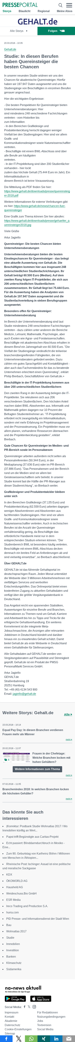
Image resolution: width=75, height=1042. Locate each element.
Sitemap (10, 1033)
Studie (10, 937)
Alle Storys (17, 30)
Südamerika (13, 969)
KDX (9, 874)
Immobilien (13, 943)
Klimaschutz (13, 962)
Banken (11, 956)
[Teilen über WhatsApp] (31, 1038)
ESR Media (13, 899)
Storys (7, 11)
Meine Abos (64, 11)
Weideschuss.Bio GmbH (21, 893)
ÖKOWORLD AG (16, 880)
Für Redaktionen (47, 1012)
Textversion (44, 1025)
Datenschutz (12, 1025)
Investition (12, 950)
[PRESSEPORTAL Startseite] (20, 5)
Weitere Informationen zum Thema (37, 769)
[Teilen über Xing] (44, 1038)
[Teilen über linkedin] (56, 1038)
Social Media (45, 1029)
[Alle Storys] (37, 23)
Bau (8, 925)
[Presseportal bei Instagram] (33, 1006)
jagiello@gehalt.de (24, 693)
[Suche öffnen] (60, 5)
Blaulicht (24, 11)
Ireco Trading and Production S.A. (27, 906)
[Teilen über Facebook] (6, 1038)
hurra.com (12, 912)
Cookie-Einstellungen (18, 1029)
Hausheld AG (14, 887)
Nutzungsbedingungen (51, 1016)
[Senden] (68, 1038)
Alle (67, 714)
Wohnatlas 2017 (16, 931)
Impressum (11, 1012)
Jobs (40, 1020)
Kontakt (9, 1016)
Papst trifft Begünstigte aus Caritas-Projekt (32, 836)
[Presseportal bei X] (28, 1007)
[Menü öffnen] (69, 5)
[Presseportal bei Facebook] (23, 1007)
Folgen (52, 30)
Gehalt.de (10, 49)
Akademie (11, 1020)
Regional (44, 11)
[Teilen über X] (19, 1038)
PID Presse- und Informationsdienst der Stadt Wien (37, 918)
